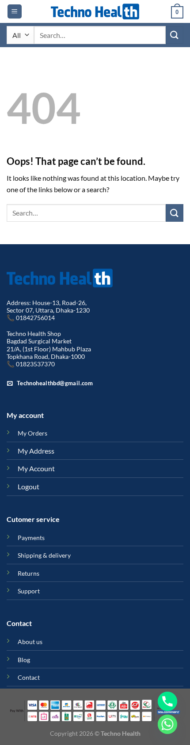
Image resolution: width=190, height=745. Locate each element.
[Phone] (167, 701)
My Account (36, 468)
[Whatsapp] (167, 724)
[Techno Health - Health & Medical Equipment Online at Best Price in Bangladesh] (95, 11)
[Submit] (174, 35)
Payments (31, 537)
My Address (36, 451)
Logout (28, 486)
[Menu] (15, 11)
